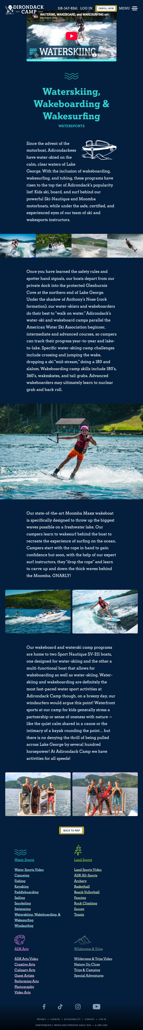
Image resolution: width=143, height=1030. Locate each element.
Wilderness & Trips (88, 949)
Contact (90, 1019)
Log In (86, 8)
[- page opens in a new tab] (44, 1006)
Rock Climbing (85, 903)
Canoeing (21, 875)
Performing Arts (26, 981)
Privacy (41, 1019)
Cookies (55, 1019)
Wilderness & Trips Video (93, 959)
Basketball (82, 886)
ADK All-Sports (85, 875)
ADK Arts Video (26, 959)
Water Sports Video (29, 870)
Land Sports (83, 860)
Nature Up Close (87, 964)
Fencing (80, 898)
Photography (24, 987)
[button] (71, 830)
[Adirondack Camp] (24, 10)
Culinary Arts (24, 970)
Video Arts (22, 992)
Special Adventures (88, 975)
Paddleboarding (26, 892)
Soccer (79, 909)
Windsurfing (23, 925)
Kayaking (21, 886)
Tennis (79, 914)
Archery (80, 881)
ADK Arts (21, 949)
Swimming (22, 909)
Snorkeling (22, 903)
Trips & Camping (87, 970)
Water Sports (24, 860)
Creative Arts (24, 964)
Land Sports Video (88, 870)
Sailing (19, 898)
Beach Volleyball (87, 892)
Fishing (19, 881)
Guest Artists (24, 975)
